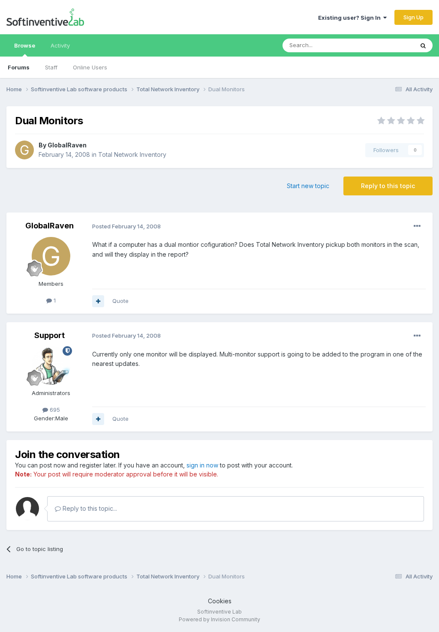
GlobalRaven (67, 145)
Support (49, 335)
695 (54, 409)
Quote (120, 300)
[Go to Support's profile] (51, 365)
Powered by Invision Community (219, 619)
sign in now (202, 465)
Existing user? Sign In (350, 17)
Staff (51, 67)
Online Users (90, 67)
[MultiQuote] (98, 301)
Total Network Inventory (132, 154)
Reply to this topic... (89, 508)
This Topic (388, 45)
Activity (60, 45)
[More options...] (417, 226)
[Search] (423, 45)
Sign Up (413, 17)
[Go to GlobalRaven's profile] (24, 150)
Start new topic (308, 185)
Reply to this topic (388, 185)
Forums (19, 67)
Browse (24, 45)
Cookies (220, 601)
